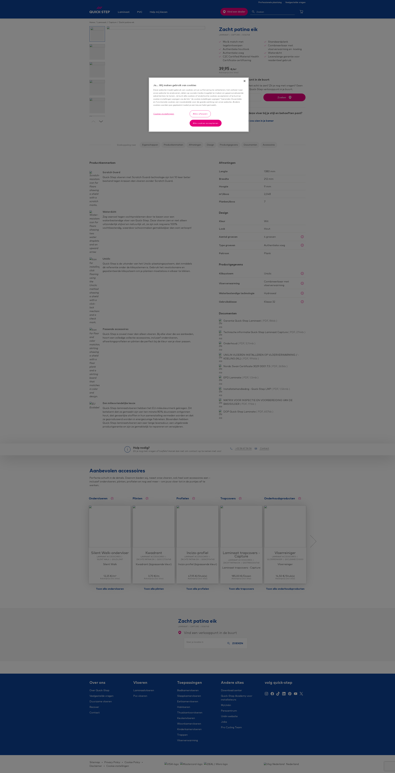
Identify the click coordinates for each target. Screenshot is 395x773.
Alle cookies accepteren (205, 123)
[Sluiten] (244, 81)
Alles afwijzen (200, 114)
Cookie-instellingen (163, 114)
